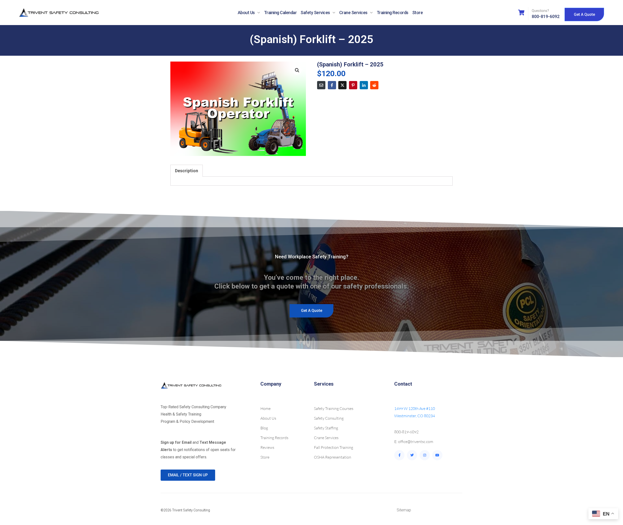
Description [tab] (186, 170)
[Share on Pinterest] (353, 85)
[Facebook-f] (399, 455)
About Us (246, 12)
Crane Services (353, 12)
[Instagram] (425, 455)
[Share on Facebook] (332, 85)
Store (417, 12)
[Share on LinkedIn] (364, 85)
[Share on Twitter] (342, 85)
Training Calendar (280, 12)
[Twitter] (412, 455)
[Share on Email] (321, 85)
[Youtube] (437, 455)
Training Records (392, 12)
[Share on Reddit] (374, 85)
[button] (297, 70)
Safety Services (315, 12)
